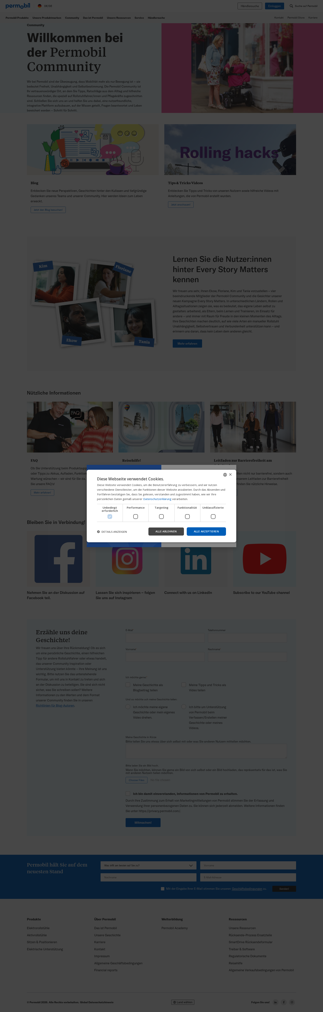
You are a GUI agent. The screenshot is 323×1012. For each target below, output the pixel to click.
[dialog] (161, 506)
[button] (112, 532)
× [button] (230, 474)
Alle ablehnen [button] (166, 531)
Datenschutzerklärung (157, 499)
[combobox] (225, 475)
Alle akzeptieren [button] (206, 531)
